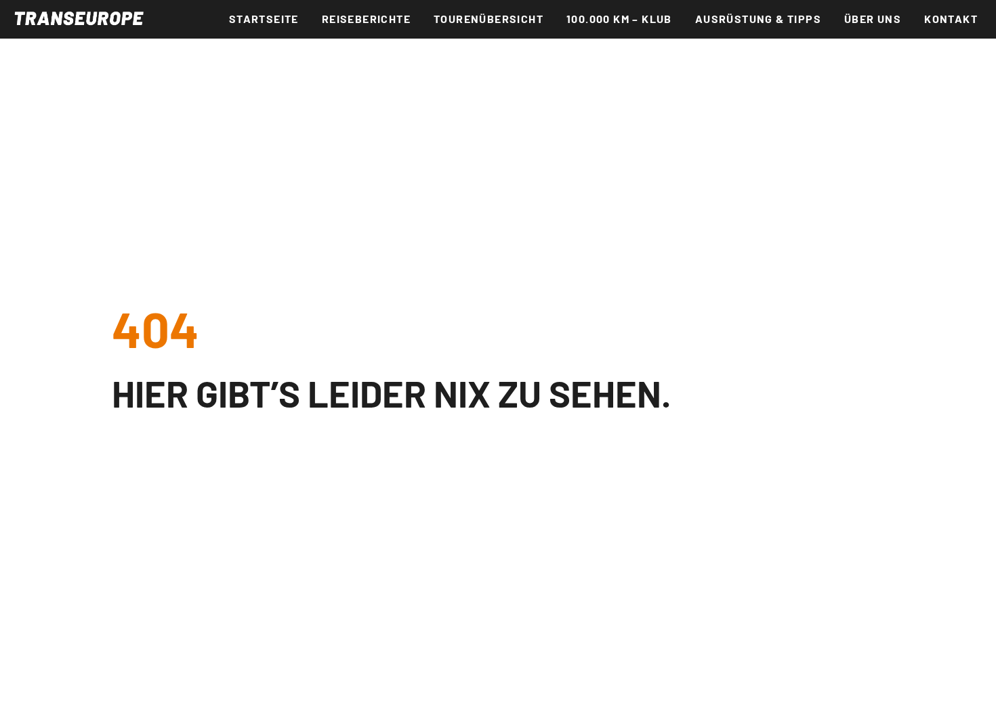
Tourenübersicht (488, 18)
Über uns (872, 18)
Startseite (264, 18)
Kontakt (951, 18)
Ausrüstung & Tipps (758, 18)
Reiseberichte (366, 18)
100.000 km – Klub (619, 18)
